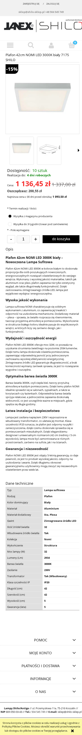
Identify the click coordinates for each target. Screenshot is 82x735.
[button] (10, 45)
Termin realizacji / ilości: (22, 208)
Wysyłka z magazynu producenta (32, 216)
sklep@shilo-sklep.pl (32, 12)
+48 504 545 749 (54, 12)
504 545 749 (38, 712)
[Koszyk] (72, 45)
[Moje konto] (51, 45)
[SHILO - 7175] (22, 149)
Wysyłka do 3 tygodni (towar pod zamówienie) (40, 224)
